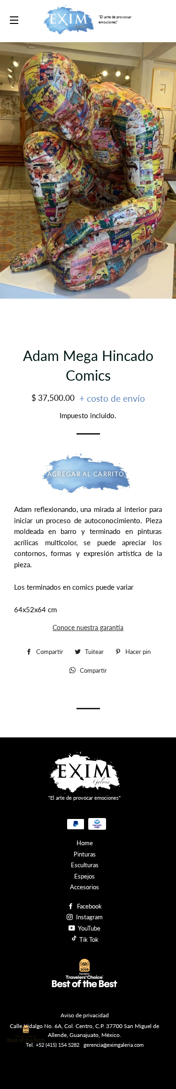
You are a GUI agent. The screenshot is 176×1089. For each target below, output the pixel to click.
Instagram (89, 917)
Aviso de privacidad (85, 1015)
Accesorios (84, 887)
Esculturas (85, 865)
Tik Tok (88, 939)
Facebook (89, 906)
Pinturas (85, 854)
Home (85, 843)
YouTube (88, 928)
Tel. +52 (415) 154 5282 (52, 1045)
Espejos (84, 876)
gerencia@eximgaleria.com (114, 1045)
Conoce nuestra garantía (88, 627)
